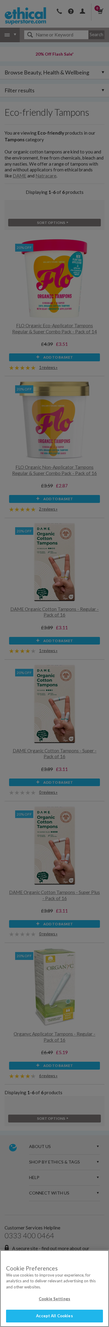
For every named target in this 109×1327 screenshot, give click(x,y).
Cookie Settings (54, 1298)
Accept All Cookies (54, 1315)
